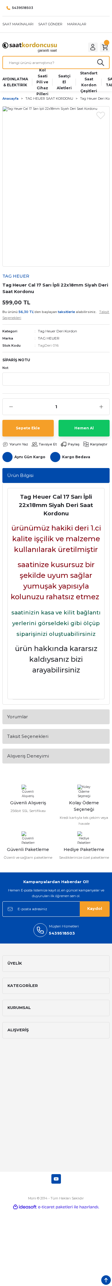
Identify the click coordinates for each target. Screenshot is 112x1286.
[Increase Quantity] (101, 407)
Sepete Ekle (28, 428)
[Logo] (29, 47)
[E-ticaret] (55, 1207)
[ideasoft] (25, 1207)
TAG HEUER (48, 338)
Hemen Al (84, 428)
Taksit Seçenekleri (27, 736)
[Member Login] (93, 47)
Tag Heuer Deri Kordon (57, 331)
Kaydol (94, 908)
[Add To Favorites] (100, 115)
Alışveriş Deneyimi (28, 756)
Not (5, 368)
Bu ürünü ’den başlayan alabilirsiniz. (55, 314)
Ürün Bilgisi (20, 475)
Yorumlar (17, 716)
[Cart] (105, 47)
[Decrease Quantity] (11, 407)
